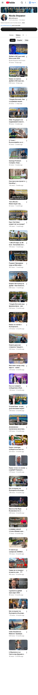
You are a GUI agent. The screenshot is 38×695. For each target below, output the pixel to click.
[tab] (11, 35)
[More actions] (26, 57)
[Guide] (2, 2)
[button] (26, 35)
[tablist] (19, 35)
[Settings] (25, 2)
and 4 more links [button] (16, 25)
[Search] (22, 2)
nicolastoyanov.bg (7, 25)
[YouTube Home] (10, 2)
